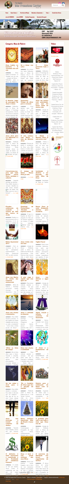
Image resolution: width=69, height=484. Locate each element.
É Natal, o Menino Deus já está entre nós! (42, 137)
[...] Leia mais (28, 82)
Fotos (47, 13)
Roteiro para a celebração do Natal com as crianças (42, 385)
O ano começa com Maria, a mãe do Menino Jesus (27, 138)
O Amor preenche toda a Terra (42, 66)
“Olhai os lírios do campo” (12, 349)
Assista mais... (55, 56)
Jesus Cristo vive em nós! (27, 242)
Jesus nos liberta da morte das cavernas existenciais (12, 279)
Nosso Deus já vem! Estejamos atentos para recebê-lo (42, 209)
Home (7, 13)
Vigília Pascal (40, 242)
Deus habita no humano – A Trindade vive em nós (12, 67)
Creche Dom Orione (56, 13)
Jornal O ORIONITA (10, 17)
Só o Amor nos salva (27, 66)
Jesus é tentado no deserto (27, 313)
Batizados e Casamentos (37, 13)
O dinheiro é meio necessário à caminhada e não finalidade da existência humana (12, 458)
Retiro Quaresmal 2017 (12, 242)
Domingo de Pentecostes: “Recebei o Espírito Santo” (27, 209)
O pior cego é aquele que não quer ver (27, 279)
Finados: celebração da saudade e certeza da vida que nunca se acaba (12, 211)
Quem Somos (14, 13)
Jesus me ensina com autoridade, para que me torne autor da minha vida (42, 104)
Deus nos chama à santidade (27, 349)
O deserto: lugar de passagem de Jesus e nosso (12, 102)
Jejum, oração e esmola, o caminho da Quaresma (42, 315)
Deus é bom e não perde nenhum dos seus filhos (27, 456)
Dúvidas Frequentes (29, 17)
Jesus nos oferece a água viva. (42, 279)
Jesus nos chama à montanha (12, 313)
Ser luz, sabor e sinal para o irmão (12, 385)
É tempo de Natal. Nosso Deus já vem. (27, 172)
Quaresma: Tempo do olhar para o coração (27, 102)
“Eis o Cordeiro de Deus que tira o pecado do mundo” (27, 385)
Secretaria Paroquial (41, 17)
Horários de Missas (24, 13)
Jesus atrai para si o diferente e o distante (12, 137)
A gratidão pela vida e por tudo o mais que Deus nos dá (42, 421)
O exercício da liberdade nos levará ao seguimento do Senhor (42, 457)
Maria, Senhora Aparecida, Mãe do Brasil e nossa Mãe (27, 421)
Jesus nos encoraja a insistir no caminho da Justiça (12, 422)
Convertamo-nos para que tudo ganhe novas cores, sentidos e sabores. (12, 174)
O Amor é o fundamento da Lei (42, 349)
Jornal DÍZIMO (19, 17)
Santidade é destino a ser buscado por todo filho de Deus (42, 174)
